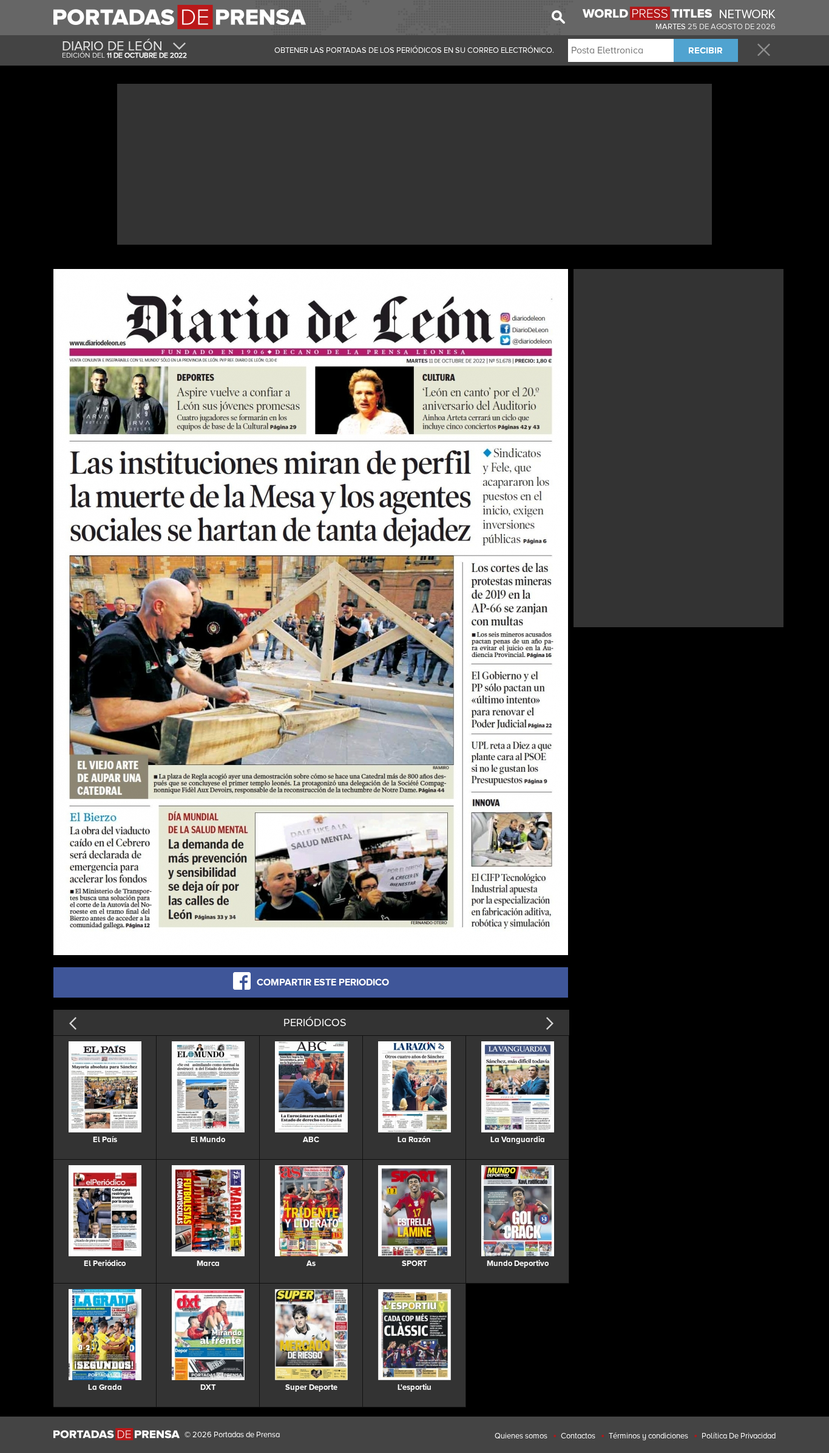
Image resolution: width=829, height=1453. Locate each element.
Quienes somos (521, 1436)
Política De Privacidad (739, 1436)
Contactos (578, 1436)
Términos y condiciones (648, 1436)
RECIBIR (705, 50)
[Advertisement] (414, 163)
